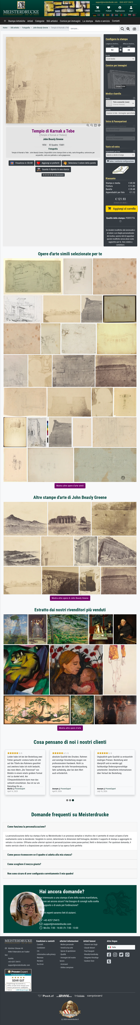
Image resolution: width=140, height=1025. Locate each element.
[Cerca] (122, 28)
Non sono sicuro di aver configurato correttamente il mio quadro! (40, 873)
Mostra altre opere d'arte (70, 728)
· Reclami (39, 961)
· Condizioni (40, 948)
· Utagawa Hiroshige (91, 957)
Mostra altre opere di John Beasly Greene (70, 598)
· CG (37, 951)
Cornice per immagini (70, 21)
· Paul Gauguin (88, 951)
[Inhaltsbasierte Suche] (128, 28)
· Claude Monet (89, 948)
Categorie (39, 21)
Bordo (108, 55)
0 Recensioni (59, 175)
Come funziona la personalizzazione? (26, 826)
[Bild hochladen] (134, 28)
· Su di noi (39, 964)
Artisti (30, 21)
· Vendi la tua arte (66, 948)
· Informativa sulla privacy (46, 954)
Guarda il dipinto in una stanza (54, 169)
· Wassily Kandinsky (90, 954)
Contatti (116, 21)
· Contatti (39, 944)
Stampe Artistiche (16, 21)
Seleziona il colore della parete (81, 163)
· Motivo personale (67, 944)
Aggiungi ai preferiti (49, 163)
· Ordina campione (66, 967)
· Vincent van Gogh (90, 944)
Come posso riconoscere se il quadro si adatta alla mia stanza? (39, 854)
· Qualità (63, 954)
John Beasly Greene (53, 139)
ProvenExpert (18, 789)
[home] (5, 21)
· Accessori (64, 964)
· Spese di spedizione (68, 951)
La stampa (88, 21)
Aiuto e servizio (102, 21)
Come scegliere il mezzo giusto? (24, 864)
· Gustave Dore (88, 961)
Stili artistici (52, 21)
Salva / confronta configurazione (121, 161)
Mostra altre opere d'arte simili (70, 485)
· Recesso (39, 957)
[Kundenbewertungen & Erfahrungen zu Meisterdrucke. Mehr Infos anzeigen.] (18, 980)
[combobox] (120, 59)
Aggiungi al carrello (123, 208)
